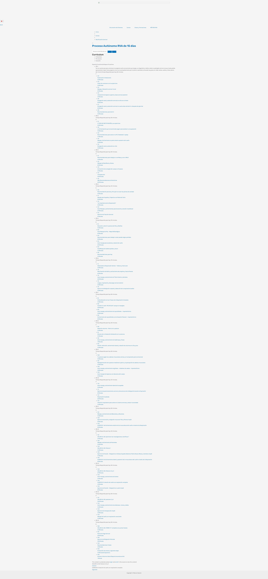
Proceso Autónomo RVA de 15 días (114, 45)
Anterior (94, 565)
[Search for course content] (110, 52)
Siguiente (94, 569)
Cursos (128, 27)
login (111, 562)
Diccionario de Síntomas (116, 27)
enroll (116, 562)
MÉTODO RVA (153, 27)
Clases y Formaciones (140, 27)
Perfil (1, 25)
